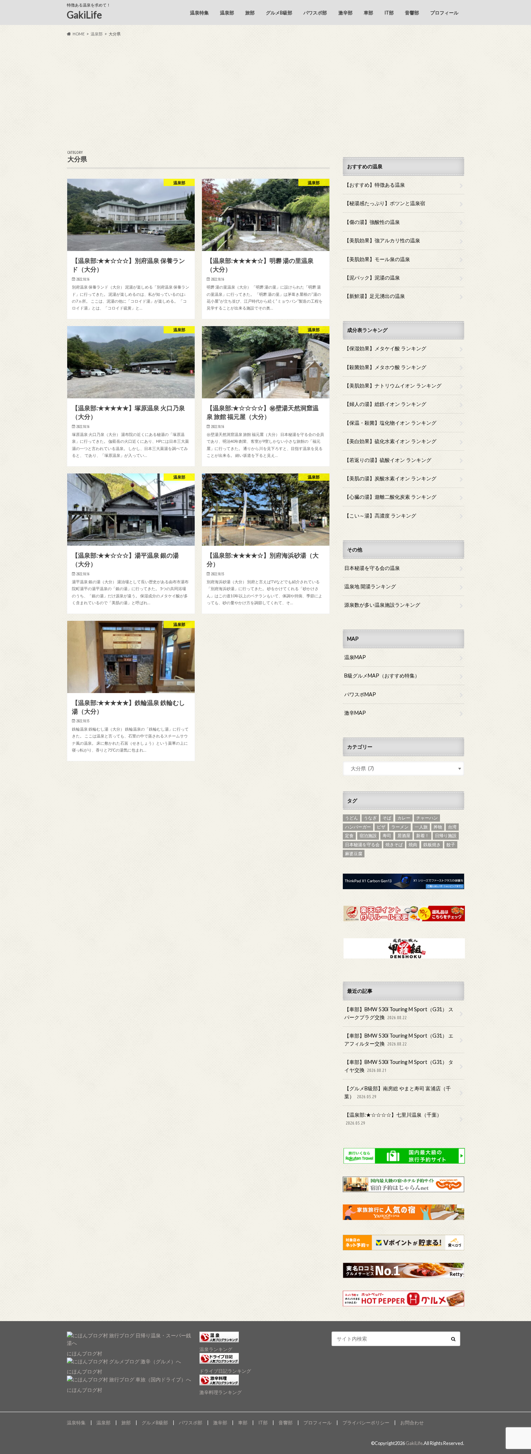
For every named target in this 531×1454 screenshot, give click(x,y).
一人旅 (421, 827)
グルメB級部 (279, 13)
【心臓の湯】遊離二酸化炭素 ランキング (390, 497)
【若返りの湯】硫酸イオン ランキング (387, 460)
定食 (349, 835)
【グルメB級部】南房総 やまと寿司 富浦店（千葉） (397, 1092)
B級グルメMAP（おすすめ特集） (382, 675)
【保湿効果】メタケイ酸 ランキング (385, 348)
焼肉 (413, 844)
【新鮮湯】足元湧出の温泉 (374, 296)
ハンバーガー (358, 827)
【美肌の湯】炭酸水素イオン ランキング (390, 478)
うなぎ (370, 818)
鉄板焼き (432, 844)
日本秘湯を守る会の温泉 (372, 568)
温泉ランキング (215, 1349)
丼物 (437, 827)
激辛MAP (355, 713)
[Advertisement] (265, 93)
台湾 (452, 827)
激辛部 (345, 13)
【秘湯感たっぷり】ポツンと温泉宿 (384, 203)
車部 (368, 13)
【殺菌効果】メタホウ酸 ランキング (385, 367)
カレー (403, 818)
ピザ (381, 827)
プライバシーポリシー (365, 1422)
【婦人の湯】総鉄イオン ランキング (385, 404)
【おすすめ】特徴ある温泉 (374, 185)
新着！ (422, 835)
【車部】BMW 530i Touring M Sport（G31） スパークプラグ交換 (398, 1013)
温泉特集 (199, 13)
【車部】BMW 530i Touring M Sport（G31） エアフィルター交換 (398, 1040)
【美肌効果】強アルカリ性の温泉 (382, 240)
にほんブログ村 (84, 1353)
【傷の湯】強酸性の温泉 (372, 222)
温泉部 (227, 13)
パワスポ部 (315, 13)
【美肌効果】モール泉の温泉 (377, 259)
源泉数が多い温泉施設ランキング (382, 605)
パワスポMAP (360, 694)
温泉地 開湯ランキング (370, 586)
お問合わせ (412, 1422)
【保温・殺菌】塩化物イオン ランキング (390, 423)
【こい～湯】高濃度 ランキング (380, 515)
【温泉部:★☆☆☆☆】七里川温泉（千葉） (393, 1118)
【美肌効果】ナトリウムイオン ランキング (392, 385)
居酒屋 (403, 835)
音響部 (412, 13)
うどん (351, 818)
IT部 (389, 13)
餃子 (450, 844)
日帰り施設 (446, 835)
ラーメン (400, 827)
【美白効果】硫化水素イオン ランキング (390, 441)
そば (387, 818)
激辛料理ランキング (220, 1392)
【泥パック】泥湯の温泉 (372, 277)
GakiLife (84, 15)
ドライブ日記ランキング (225, 1371)
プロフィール (444, 13)
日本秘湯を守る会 (362, 844)
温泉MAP (355, 657)
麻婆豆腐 (353, 853)
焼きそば (394, 844)
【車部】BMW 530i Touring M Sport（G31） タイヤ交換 (398, 1066)
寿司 (387, 835)
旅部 (250, 13)
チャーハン (427, 818)
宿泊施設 (368, 835)
